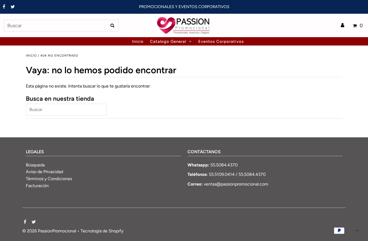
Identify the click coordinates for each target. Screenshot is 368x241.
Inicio (31, 55)
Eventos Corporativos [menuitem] (221, 41)
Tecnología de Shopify (102, 230)
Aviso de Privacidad (44, 171)
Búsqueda (35, 164)
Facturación (37, 185)
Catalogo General (168, 41)
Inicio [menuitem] (138, 41)
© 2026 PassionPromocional (49, 230)
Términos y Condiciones (49, 178)
